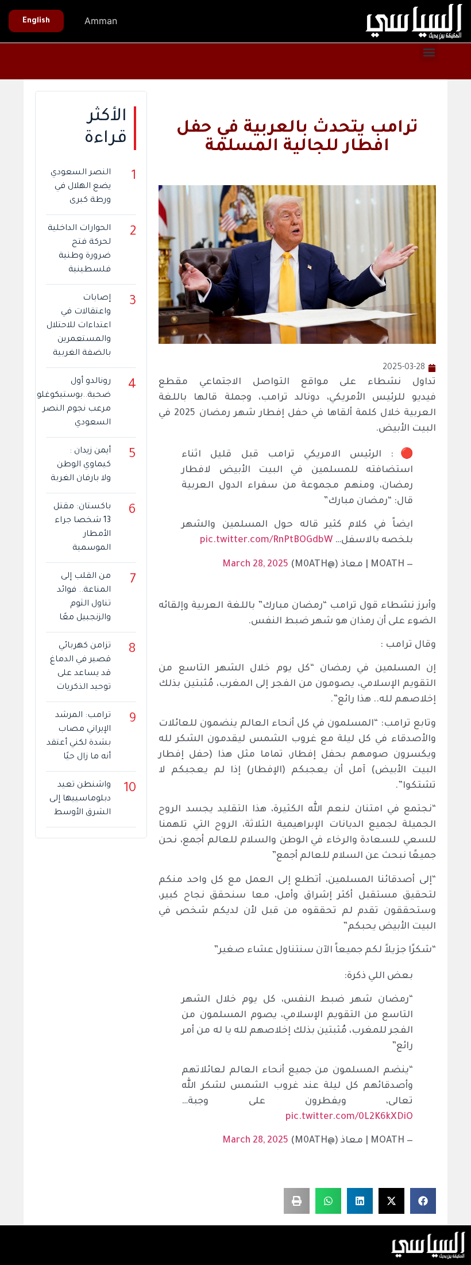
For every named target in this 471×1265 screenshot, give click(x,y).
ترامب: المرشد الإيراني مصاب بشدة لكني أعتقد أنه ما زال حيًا (79, 736)
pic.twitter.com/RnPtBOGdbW (266, 540)
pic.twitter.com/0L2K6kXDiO (349, 1117)
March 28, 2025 (255, 564)
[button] (428, 52)
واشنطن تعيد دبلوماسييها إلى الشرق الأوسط (80, 799)
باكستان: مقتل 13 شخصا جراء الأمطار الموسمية (82, 528)
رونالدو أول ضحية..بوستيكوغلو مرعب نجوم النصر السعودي (74, 402)
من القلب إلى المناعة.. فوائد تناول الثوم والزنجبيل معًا (84, 597)
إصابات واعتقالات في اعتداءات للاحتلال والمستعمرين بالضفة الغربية (79, 326)
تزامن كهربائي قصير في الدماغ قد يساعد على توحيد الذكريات (80, 667)
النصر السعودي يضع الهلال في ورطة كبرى (81, 186)
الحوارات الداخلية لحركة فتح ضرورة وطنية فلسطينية (79, 249)
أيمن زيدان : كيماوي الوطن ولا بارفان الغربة (81, 465)
